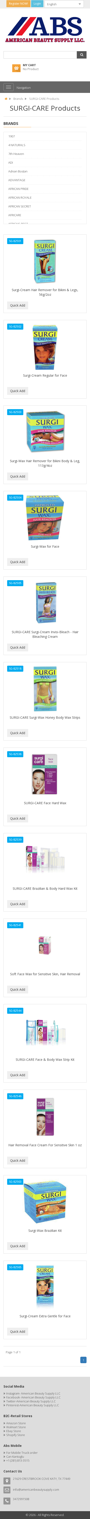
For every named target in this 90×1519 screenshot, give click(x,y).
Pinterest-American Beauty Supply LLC (32, 1405)
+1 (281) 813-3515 (17, 1460)
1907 (11, 136)
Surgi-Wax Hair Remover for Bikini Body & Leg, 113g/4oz (45, 463)
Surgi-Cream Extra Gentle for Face (45, 1316)
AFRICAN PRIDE (18, 189)
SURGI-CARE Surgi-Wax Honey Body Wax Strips (45, 717)
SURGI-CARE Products (44, 99)
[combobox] (60, 3)
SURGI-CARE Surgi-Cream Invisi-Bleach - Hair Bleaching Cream (45, 634)
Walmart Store (16, 1427)
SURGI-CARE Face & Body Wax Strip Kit (45, 1059)
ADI (10, 162)
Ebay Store (13, 1431)
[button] (82, 55)
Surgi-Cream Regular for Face (45, 375)
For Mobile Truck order (22, 1453)
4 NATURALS (16, 145)
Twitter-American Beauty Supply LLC (31, 1401)
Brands (18, 99)
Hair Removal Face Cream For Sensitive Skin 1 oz (45, 1145)
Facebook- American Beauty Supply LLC (33, 1397)
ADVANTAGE (16, 180)
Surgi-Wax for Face (45, 546)
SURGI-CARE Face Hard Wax (45, 803)
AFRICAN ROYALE (20, 197)
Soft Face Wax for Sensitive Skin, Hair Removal (45, 974)
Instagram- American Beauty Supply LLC (33, 1393)
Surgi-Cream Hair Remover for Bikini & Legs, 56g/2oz (45, 292)
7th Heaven (16, 154)
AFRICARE (14, 215)
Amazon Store (16, 1423)
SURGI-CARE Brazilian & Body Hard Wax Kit (45, 888)
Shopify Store (15, 1435)
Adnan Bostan (17, 171)
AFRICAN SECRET (19, 206)
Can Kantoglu (15, 1456)
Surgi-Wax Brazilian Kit (45, 1230)
